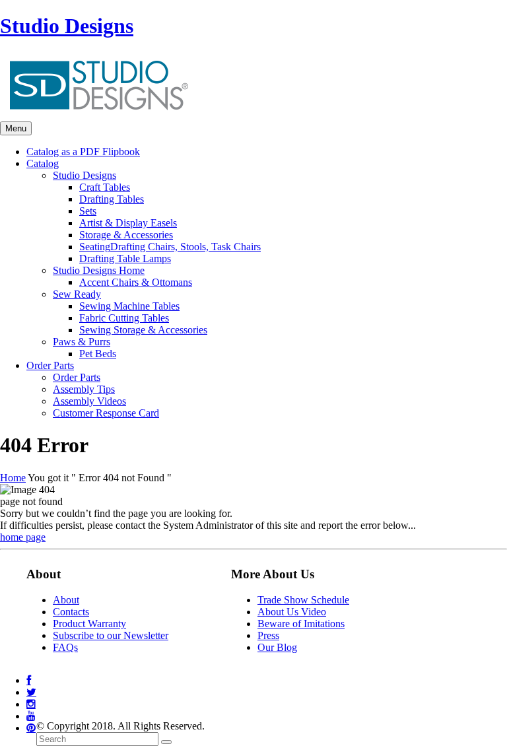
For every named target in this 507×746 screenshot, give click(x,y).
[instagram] (31, 704)
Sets (87, 211)
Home (13, 477)
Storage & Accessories (126, 234)
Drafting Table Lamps (125, 258)
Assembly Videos (89, 401)
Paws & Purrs (81, 341)
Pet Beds (97, 353)
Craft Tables (104, 187)
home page (23, 537)
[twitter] (31, 692)
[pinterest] (31, 727)
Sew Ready (77, 294)
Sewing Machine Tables (129, 306)
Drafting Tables (111, 199)
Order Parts (76, 377)
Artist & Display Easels (128, 222)
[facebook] (28, 680)
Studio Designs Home (99, 270)
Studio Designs (66, 26)
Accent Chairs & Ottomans (135, 282)
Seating (170, 246)
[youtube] (31, 716)
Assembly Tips (84, 389)
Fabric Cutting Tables (124, 317)
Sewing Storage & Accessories (143, 329)
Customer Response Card (106, 413)
